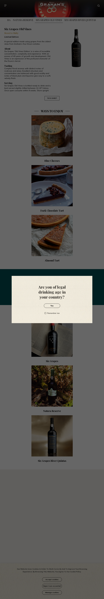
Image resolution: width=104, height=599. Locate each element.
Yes (52, 305)
